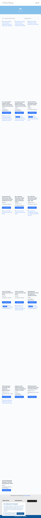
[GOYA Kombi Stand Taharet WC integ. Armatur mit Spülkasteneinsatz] (7, 344)
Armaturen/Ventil (5, 110)
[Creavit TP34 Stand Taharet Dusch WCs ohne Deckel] (20, 250)
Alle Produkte (4, 109)
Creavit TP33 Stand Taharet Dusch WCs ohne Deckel (7, 293)
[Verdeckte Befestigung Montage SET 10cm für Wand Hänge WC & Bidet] (7, 439)
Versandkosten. (27, 495)
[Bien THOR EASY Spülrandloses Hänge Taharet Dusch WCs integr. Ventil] (33, 155)
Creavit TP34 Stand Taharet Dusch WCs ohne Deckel (20, 293)
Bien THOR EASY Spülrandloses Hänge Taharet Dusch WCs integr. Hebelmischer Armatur (19, 199)
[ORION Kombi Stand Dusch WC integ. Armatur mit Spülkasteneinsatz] (33, 344)
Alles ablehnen (12, 513)
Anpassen (6, 513)
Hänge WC (35, 109)
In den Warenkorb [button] (6, 112)
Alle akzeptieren (20, 513)
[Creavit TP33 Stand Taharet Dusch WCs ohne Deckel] (7, 250)
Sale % (9, 393)
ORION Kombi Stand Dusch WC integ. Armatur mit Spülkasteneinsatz (33, 387)
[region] (14, 509)
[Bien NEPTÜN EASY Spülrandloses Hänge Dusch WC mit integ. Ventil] (33, 60)
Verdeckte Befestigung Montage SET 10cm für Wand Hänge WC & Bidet (7, 482)
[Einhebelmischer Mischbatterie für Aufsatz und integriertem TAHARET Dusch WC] (33, 250)
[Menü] (2, 2)
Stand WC (9, 297)
